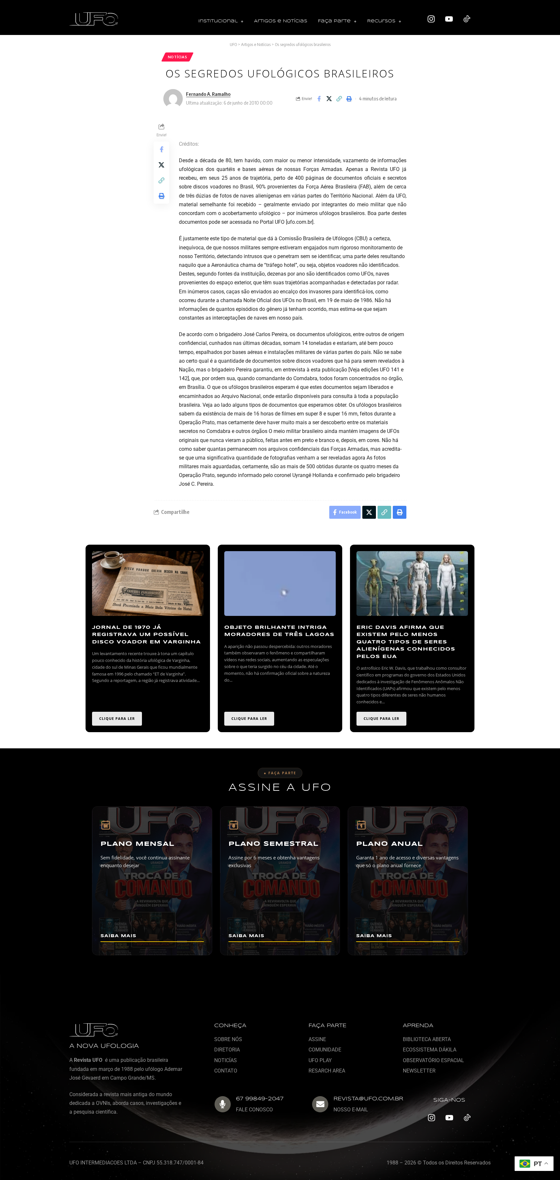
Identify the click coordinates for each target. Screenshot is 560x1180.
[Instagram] (431, 19)
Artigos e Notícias (280, 21)
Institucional (218, 21)
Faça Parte (334, 21)
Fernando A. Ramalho (208, 94)
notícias (177, 56)
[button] (220, 21)
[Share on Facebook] (318, 99)
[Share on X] (328, 99)
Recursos (381, 21)
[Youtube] (449, 19)
